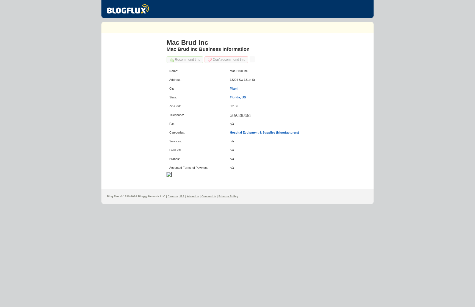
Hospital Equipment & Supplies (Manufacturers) (264, 132)
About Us (193, 196)
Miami (234, 88)
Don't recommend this (229, 60)
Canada (173, 196)
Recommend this (187, 60)
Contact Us (208, 196)
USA (181, 196)
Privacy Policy (228, 196)
